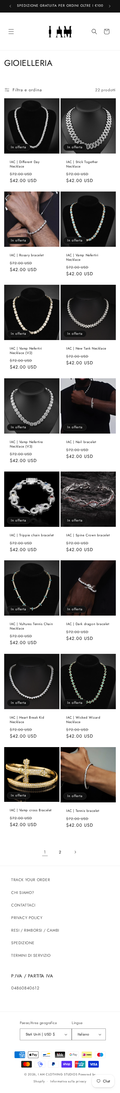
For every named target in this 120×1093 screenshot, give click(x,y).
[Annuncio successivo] (110, 6)
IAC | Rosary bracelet (27, 255)
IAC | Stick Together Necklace (82, 164)
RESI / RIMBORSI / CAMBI (35, 930)
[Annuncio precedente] (10, 6)
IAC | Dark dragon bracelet (87, 624)
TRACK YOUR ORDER (30, 879)
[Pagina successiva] (75, 852)
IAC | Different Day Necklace (24, 164)
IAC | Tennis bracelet (82, 811)
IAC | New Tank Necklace (86, 348)
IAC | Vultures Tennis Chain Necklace (31, 626)
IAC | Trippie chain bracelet (32, 535)
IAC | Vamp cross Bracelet (31, 810)
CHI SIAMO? (22, 892)
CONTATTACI (23, 905)
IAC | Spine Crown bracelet (88, 535)
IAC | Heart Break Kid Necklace (27, 720)
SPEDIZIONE (23, 943)
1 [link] (45, 852)
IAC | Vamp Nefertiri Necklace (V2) (26, 350)
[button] (11, 31)
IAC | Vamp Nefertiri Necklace (82, 257)
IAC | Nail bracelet (81, 442)
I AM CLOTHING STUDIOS (58, 1074)
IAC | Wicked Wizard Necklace (83, 720)
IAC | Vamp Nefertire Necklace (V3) (26, 444)
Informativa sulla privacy (68, 1081)
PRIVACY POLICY (26, 917)
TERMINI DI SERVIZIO (31, 955)
